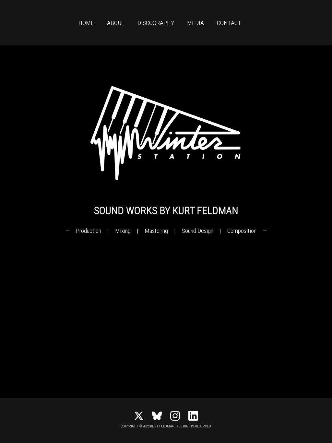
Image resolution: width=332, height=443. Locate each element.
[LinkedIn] (193, 416)
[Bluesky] (157, 416)
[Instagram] (175, 416)
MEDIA (195, 23)
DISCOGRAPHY (155, 23)
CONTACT (229, 23)
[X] (139, 416)
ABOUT (115, 23)
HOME (86, 23)
